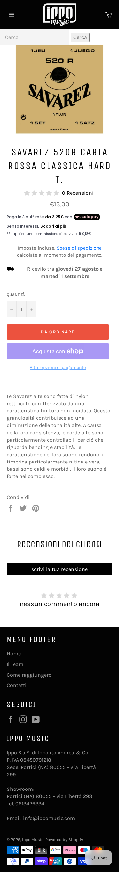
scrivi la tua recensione (59, 569)
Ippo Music (33, 839)
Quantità (16, 294)
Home (14, 653)
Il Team (15, 664)
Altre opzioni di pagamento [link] (58, 367)
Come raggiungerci (30, 675)
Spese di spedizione (79, 248)
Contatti (17, 685)
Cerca (80, 37)
